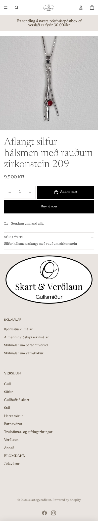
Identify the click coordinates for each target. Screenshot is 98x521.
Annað (9, 448)
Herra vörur (13, 416)
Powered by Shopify (67, 500)
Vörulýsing (13, 237)
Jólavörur (12, 464)
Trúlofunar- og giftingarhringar (28, 432)
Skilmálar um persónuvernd (26, 345)
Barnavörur (13, 424)
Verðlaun (11, 440)
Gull (7, 384)
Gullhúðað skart (16, 400)
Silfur (8, 392)
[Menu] (6, 7)
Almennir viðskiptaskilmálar (26, 337)
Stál (7, 408)
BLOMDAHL (14, 456)
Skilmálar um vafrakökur (23, 353)
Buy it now (49, 206)
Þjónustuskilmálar (18, 329)
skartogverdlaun (39, 500)
